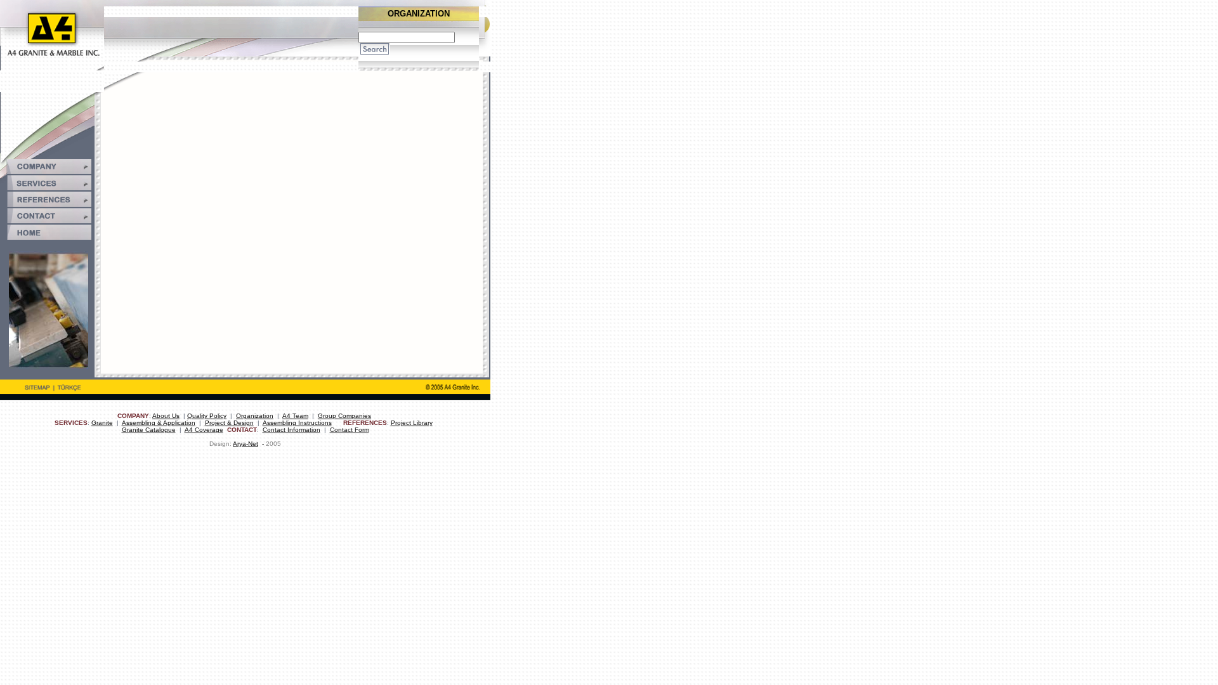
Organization (254, 415)
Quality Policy (206, 415)
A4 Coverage (204, 429)
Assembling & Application (158, 422)
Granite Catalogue (149, 429)
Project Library (412, 422)
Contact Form (349, 429)
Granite (102, 422)
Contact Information (291, 429)
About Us (166, 415)
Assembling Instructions (297, 422)
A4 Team (295, 415)
